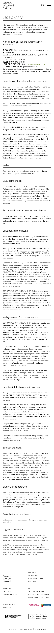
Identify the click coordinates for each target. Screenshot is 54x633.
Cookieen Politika (40, 629)
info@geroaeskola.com (35, 64)
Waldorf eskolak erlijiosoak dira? (38, 597)
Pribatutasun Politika (25, 629)
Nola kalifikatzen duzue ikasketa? (38, 594)
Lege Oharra (12, 629)
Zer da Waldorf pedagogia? (36, 591)
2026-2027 (7, 608)
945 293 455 (8, 591)
